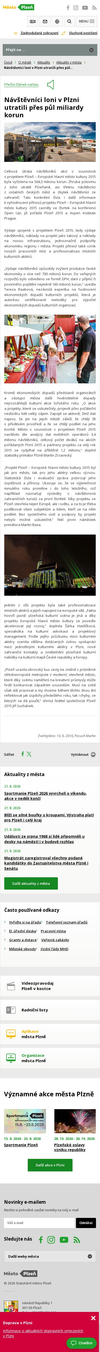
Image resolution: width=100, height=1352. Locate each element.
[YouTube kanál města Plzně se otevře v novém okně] (64, 1240)
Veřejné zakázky (55, 939)
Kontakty (44, 21)
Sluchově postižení (83, 33)
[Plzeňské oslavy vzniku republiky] (75, 1121)
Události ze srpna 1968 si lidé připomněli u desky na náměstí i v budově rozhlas (44, 839)
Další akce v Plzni (50, 1165)
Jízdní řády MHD (54, 948)
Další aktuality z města (31, 883)
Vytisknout (80, 754)
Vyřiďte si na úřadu (25, 922)
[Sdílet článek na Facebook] (21, 755)
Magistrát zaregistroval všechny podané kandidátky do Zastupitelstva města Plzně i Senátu (46, 863)
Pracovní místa (53, 931)
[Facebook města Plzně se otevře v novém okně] (66, 10)
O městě (24, 62)
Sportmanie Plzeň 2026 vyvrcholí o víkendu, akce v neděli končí (45, 796)
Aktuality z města (69, 62)
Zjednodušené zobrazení (39, 33)
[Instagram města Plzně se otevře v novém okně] (75, 10)
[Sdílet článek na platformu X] (31, 755)
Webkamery (32, 21)
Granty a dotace (23, 939)
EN (57, 21)
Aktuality (43, 62)
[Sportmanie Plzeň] (25, 1121)
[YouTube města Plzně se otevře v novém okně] (85, 10)
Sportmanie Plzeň (21, 1145)
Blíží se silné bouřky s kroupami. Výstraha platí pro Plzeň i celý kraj (49, 817)
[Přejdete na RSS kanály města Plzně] (94, 10)
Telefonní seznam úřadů (66, 922)
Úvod (8, 62)
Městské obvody (22, 948)
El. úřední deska (22, 931)
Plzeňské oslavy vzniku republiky (70, 1147)
